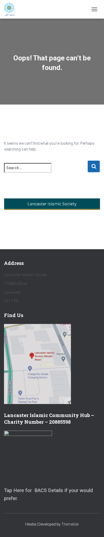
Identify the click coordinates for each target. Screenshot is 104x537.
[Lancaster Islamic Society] (11, 9)
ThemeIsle (70, 524)
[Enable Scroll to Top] (93, 526)
